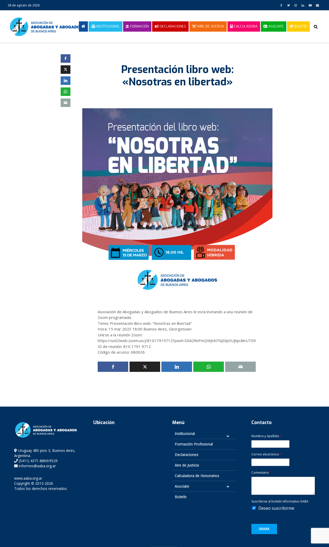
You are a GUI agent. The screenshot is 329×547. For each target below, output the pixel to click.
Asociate (275, 26)
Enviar (264, 529)
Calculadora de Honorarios (197, 475)
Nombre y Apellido (266, 436)
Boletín (300, 26)
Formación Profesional (194, 444)
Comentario (261, 472)
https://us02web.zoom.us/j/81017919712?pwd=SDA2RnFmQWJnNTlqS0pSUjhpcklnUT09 (177, 340)
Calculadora (245, 26)
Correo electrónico (266, 454)
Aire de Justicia (210, 26)
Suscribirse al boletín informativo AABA (279, 501)
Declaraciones (172, 26)
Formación (139, 26)
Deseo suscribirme (276, 508)
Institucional (107, 26)
